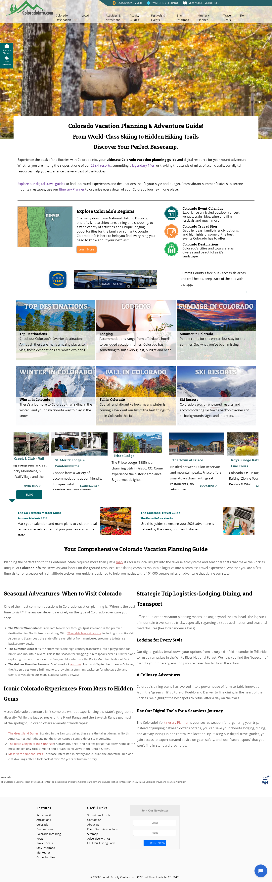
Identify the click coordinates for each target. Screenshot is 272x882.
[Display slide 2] (256, 102)
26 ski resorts (101, 165)
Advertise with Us (99, 838)
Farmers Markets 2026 (32, 518)
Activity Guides (134, 18)
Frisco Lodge (63, 456)
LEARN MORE (28, 485)
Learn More (86, 249)
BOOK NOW (146, 485)
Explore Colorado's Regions (105, 211)
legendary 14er (143, 165)
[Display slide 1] (252, 102)
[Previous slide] (113, 102)
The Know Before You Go (157, 518)
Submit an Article (98, 815)
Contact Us (94, 820)
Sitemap (92, 834)
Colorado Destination (63, 18)
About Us (93, 824)
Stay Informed (183, 18)
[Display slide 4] (263, 102)
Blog (242, 15)
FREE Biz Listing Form (101, 843)
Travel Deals (227, 18)
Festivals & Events (158, 18)
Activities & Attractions (113, 18)
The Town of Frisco (127, 460)
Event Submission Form (102, 829)
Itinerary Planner (203, 18)
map (119, 562)
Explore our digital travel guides (41, 184)
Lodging (87, 15)
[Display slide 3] (259, 102)
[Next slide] (158, 102)
